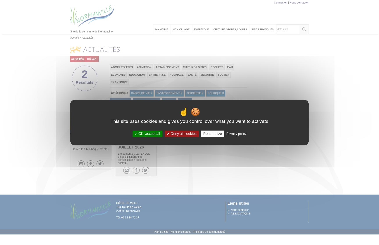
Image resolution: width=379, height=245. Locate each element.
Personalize (212, 134)
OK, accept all (149, 134)
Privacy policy (236, 134)
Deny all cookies (183, 134)
